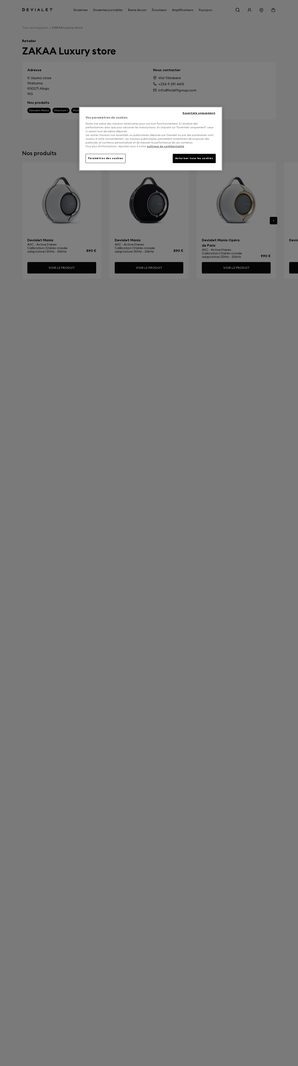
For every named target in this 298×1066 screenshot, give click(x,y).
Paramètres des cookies (105, 158)
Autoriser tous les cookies (194, 158)
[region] (150, 139)
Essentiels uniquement (199, 113)
